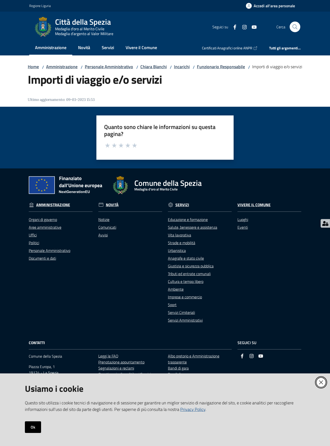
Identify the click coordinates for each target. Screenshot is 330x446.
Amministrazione (62, 66)
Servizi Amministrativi (185, 320)
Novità (112, 205)
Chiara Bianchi (153, 66)
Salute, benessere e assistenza (192, 227)
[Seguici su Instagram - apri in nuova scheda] (242, 27)
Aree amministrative (45, 227)
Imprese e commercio (185, 297)
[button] (295, 27)
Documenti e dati (42, 258)
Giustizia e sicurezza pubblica (191, 266)
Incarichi (182, 66)
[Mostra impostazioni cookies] (325, 223)
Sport (172, 305)
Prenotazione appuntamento (121, 362)
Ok (33, 427)
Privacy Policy (192, 409)
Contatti (37, 343)
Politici (34, 243)
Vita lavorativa (179, 235)
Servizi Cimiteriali (181, 312)
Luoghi (242, 219)
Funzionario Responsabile (221, 66)
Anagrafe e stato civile (186, 258)
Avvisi (103, 235)
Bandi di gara (178, 368)
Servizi (182, 205)
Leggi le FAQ (108, 356)
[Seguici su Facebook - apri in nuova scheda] (233, 27)
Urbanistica (177, 250)
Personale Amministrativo (109, 66)
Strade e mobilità (181, 243)
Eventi (242, 227)
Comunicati (107, 227)
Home (33, 66)
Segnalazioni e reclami (116, 368)
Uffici (33, 235)
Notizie (103, 219)
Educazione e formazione (188, 219)
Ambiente (176, 289)
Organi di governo (43, 219)
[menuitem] (50, 48)
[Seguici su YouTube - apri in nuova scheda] (252, 27)
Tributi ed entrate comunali (189, 274)
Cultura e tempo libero (185, 281)
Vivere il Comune (254, 205)
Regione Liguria (40, 5)
